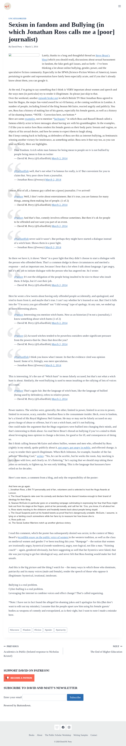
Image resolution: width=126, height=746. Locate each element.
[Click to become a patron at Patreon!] (63, 678)
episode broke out (48, 98)
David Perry (17, 47)
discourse (14, 630)
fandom (27, 630)
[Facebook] (63, 727)
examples (30, 118)
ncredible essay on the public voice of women (43, 537)
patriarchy (61, 630)
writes (40, 456)
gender (48, 630)
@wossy (18, 276)
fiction (37, 630)
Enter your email (13, 697)
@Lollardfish (21, 238)
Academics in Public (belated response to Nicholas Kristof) (31, 651)
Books (31, 735)
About (39, 735)
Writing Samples (80, 735)
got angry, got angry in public (74, 447)
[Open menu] (119, 6)
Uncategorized (17, 19)
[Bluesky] (57, 727)
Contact (94, 735)
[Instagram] (69, 727)
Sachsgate (59, 118)
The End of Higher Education (106, 649)
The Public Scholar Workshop (58, 735)
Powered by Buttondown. (17, 705)
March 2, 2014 (59, 158)
